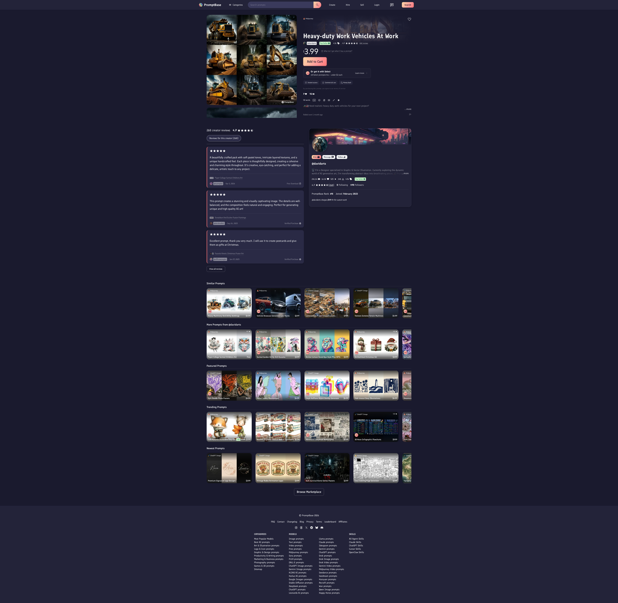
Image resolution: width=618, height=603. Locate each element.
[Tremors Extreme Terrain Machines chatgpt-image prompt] (375, 303)
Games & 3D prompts (264, 566)
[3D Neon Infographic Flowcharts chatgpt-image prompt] (375, 427)
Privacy (310, 521)
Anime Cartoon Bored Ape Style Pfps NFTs (323, 357)
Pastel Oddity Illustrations (268, 398)
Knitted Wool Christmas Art (366, 357)
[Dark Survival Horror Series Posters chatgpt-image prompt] (327, 468)
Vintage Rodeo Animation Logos (270, 481)
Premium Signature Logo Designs (222, 481)
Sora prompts (295, 555)
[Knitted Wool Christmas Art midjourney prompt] (375, 344)
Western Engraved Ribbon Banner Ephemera (275, 439)
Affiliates (343, 521)
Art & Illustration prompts (266, 545)
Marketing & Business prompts (268, 559)
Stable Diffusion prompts (301, 582)
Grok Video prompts (328, 562)
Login (376, 5)
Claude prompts (326, 542)
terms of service (339, 88)
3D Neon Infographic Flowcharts (368, 439)
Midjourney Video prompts (331, 569)
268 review (364, 43)
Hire (348, 5)
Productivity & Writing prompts (269, 555)
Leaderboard (330, 521)
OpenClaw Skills (356, 552)
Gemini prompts (326, 549)
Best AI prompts (262, 542)
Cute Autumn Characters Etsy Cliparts (222, 439)
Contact (281, 521)
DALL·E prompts (296, 562)
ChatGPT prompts (297, 589)
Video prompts (296, 545)
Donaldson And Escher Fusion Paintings (230, 217)
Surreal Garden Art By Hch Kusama (271, 357)
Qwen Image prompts (329, 589)
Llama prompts (326, 538)
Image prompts (296, 538)
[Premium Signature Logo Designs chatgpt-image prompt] (229, 468)
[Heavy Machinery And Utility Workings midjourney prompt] (229, 303)
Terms (319, 521)
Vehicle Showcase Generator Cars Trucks (273, 316)
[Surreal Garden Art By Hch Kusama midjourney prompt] (278, 344)
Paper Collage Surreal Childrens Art (229, 178)
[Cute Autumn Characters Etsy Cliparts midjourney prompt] (229, 427)
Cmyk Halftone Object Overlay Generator (322, 398)
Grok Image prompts (329, 559)
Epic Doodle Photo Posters (219, 398)
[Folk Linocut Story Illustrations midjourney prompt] (375, 386)
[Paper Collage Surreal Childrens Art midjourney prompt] (229, 344)
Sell (362, 5)
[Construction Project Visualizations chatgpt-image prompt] (327, 303)
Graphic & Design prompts (266, 552)
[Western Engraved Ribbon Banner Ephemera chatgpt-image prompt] (278, 427)
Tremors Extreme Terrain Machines (369, 316)
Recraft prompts (326, 582)
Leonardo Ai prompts (299, 593)
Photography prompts (264, 562)
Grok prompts (325, 555)
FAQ (273, 521)
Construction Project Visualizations (320, 316)
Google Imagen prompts (300, 579)
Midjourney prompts (298, 552)
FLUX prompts (295, 559)
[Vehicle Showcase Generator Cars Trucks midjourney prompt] (278, 303)
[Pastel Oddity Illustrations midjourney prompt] (278, 386)
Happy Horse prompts (329, 593)
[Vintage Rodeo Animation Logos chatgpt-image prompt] (278, 468)
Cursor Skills (355, 549)
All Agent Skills (356, 538)
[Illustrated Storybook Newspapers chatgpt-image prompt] (327, 427)
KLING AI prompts (297, 572)
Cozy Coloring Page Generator (367, 481)
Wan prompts (325, 586)
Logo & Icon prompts (264, 549)
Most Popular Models (263, 538)
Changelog (292, 521)
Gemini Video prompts (329, 566)
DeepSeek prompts (298, 586)
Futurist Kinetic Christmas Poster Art (229, 253)
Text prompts (295, 542)
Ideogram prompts (328, 545)
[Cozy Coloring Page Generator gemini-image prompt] (375, 468)
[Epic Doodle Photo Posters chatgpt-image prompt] (229, 386)
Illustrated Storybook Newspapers (320, 439)
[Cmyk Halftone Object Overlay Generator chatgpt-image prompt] (327, 386)
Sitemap (258, 569)
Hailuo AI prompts (297, 576)
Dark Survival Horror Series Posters (320, 481)
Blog (302, 521)
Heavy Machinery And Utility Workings (223, 316)
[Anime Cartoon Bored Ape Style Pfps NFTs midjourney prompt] (327, 344)
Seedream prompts (328, 576)
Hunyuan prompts (327, 579)
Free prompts (295, 549)
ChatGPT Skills (356, 545)
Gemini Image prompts (300, 569)
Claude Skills (355, 542)
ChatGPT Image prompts (300, 566)
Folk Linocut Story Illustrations (367, 398)
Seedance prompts (328, 572)
